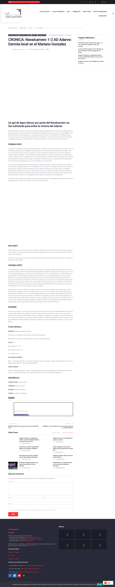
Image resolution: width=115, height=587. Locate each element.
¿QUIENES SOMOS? (13, 529)
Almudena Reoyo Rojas (18, 49)
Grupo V (31, 28)
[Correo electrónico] (29, 415)
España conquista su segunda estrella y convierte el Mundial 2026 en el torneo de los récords (29, 439)
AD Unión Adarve (39, 28)
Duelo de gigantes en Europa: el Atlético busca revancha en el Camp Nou (63, 448)
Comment (10, 481)
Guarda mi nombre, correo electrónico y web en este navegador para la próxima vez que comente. (33, 510)
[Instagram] (87, 2)
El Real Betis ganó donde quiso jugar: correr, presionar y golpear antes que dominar (90, 44)
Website (10, 503)
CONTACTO (11, 532)
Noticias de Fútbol (12, 28)
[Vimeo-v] (92, 2)
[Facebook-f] (81, 2)
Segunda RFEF (22, 28)
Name (10, 497)
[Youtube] (90, 2)
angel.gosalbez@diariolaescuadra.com (34, 565)
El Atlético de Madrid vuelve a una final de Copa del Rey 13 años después (28, 464)
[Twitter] (84, 2)
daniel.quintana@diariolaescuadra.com (31, 568)
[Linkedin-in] (95, 2)
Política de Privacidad (13, 552)
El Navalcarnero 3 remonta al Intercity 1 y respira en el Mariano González (62, 464)
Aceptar (99, 584)
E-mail (44, 497)
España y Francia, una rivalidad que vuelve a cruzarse (91, 62)
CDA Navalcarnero (25, 35)
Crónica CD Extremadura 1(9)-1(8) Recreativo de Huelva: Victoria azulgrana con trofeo (90, 50)
